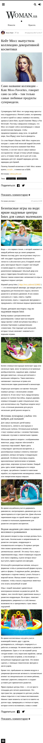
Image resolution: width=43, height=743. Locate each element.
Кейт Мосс (11, 178)
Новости (11, 25)
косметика (22, 178)
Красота (31, 25)
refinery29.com (15, 174)
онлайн (10, 170)
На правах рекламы (8, 201)
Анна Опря (9, 33)
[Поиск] (35, 4)
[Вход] (39, 4)
